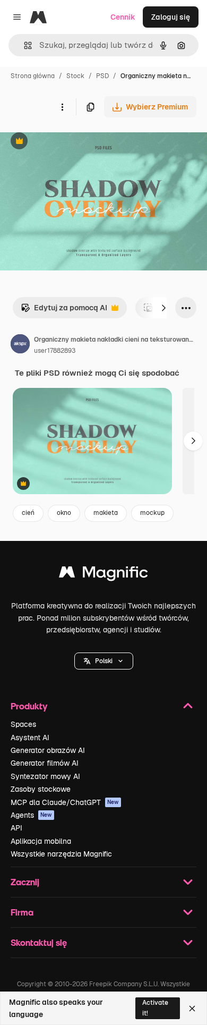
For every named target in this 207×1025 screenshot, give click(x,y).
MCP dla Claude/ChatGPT (65, 802)
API (16, 828)
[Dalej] (163, 307)
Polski (104, 661)
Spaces (23, 724)
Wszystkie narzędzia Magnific (61, 854)
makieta (105, 513)
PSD (102, 76)
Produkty (29, 705)
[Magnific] (103, 574)
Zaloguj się (170, 17)
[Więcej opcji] (62, 106)
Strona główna (33, 76)
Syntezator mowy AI (45, 776)
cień (28, 513)
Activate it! (155, 1007)
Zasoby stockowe (41, 789)
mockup (152, 513)
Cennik (122, 17)
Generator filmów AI (45, 763)
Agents (31, 815)
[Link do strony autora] (20, 345)
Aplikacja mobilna (41, 841)
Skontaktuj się (39, 942)
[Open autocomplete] (23, 45)
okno (64, 513)
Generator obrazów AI (48, 750)
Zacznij (25, 881)
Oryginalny (73, 142)
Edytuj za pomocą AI (64, 310)
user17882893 (54, 350)
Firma (22, 912)
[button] (103, 661)
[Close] (192, 1008)
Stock (75, 76)
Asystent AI (30, 737)
